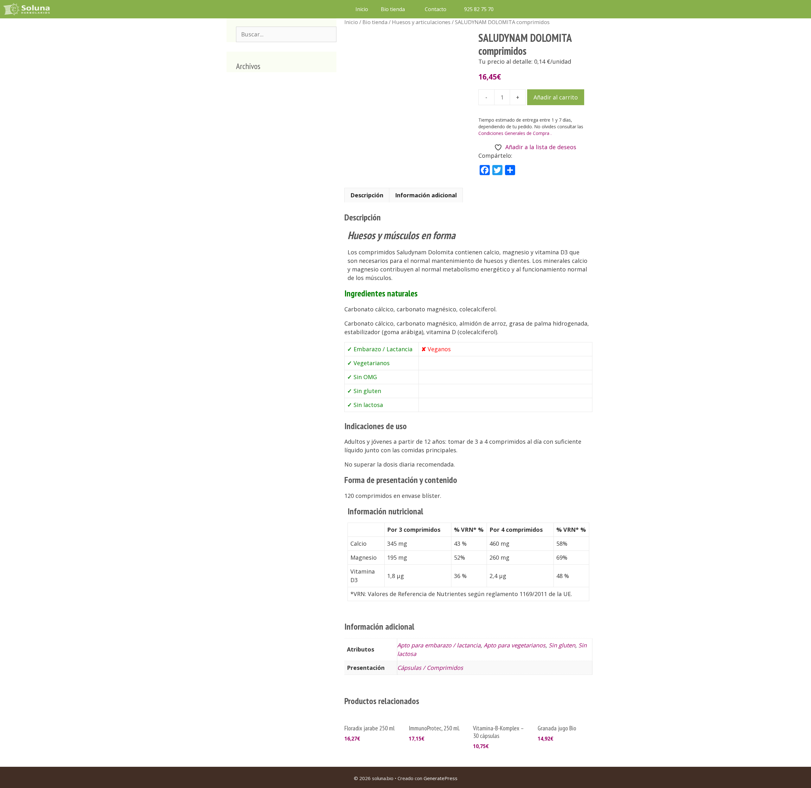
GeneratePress (440, 778)
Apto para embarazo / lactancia (439, 645)
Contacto (435, 9)
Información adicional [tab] (426, 195)
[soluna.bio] (27, 9)
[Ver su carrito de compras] (508, 9)
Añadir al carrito (555, 97)
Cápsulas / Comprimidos (430, 667)
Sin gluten (562, 645)
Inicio (361, 9)
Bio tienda (393, 9)
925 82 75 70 (478, 9)
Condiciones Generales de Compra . (515, 133)
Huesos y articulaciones (421, 22)
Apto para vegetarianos (515, 645)
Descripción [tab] (366, 195)
